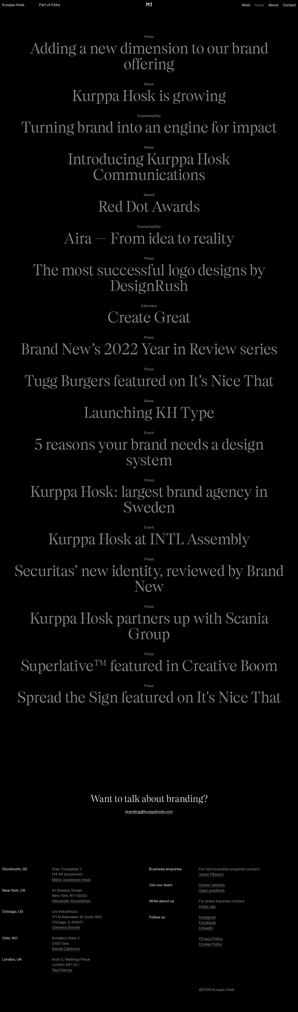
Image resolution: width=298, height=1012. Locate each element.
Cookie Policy (210, 944)
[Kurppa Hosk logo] (149, 4)
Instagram (207, 917)
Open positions (212, 891)
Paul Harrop (62, 970)
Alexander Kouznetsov (71, 901)
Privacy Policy (211, 939)
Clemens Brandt (66, 928)
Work (246, 5)
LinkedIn (206, 928)
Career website (212, 885)
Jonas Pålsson (211, 874)
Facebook (207, 923)
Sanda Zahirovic (66, 949)
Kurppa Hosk (13, 5)
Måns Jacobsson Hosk (71, 880)
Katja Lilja (207, 907)
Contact (289, 5)
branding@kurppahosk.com (149, 812)
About (273, 5)
